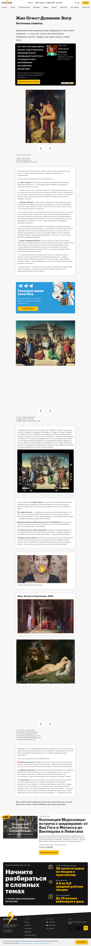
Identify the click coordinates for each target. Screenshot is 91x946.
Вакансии (28, 931)
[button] (44, 144)
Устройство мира (24, 7)
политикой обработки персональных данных (34, 943)
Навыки (45, 7)
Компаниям (50, 2)
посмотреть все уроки (29, 82)
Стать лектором (30, 935)
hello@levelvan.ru (9, 926)
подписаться (28, 308)
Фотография (74, 7)
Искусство (63, 7)
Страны (12, 7)
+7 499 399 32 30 (8, 932)
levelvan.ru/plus (32, 77)
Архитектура (86, 7)
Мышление (36, 7)
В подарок (41, 2)
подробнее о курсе (49, 852)
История (4, 7)
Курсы (30, 2)
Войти (85, 2)
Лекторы (59, 2)
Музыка (54, 7)
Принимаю (81, 942)
